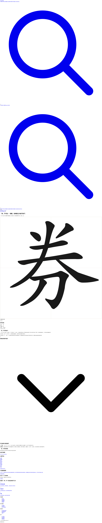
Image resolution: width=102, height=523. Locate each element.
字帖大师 (3, 512)
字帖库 (1, 1)
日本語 (9, 105)
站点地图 (3, 517)
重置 (4, 319)
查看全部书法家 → (3, 468)
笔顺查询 (6, 1)
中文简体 (1, 105)
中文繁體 (4, 105)
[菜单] (0, 208)
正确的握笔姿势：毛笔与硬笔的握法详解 (16, 472)
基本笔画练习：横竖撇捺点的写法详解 (27, 472)
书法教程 (9, 1)
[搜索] (51, 103)
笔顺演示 (14, 1)
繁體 (2, 210)
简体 (1, 210)
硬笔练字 (12, 1)
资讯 (18, 1)
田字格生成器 (4, 511)
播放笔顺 (2, 319)
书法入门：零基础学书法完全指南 (5, 472)
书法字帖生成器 (4, 510)
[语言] (0, 104)
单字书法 (3, 1)
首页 (1, 211)
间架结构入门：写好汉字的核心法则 (38, 472)
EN (3, 210)
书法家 (17, 1)
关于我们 (3, 516)
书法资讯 (3, 506)
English (7, 105)
